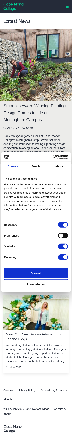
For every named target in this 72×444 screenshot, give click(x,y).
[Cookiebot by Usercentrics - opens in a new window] (52, 156)
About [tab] (59, 166)
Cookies (8, 390)
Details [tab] (36, 166)
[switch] (63, 235)
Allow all (36, 272)
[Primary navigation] (67, 7)
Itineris (7, 414)
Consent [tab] (13, 166)
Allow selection (36, 284)
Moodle (7, 399)
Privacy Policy (27, 390)
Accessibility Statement (54, 390)
